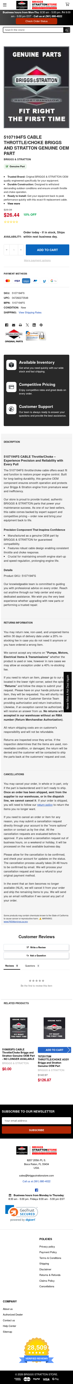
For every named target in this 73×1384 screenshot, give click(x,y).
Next (68, 1050)
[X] (27, 325)
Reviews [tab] (9, 965)
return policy (45, 805)
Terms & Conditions (50, 1258)
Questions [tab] (30, 965)
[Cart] (68, 4)
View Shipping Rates (30, 312)
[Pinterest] (41, 325)
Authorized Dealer (13, 1314)
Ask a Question (38, 955)
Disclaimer (45, 1269)
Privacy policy (47, 1246)
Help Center (9, 1326)
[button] (22, 1213)
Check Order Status (36, 21)
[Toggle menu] (4, 4)
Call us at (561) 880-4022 (48, 16)
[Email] (14, 325)
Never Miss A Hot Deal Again (67, 692)
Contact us (9, 1320)
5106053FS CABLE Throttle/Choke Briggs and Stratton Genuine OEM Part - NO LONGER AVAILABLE (18, 1054)
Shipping (44, 1263)
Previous (4, 1050)
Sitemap (7, 1331)
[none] (36, 87)
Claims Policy (47, 1280)
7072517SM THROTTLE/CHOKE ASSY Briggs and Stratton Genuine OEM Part (53, 1061)
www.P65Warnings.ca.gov (16, 921)
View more (13, 203)
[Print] (20, 325)
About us (8, 1309)
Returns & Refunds (50, 1275)
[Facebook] (7, 325)
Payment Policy (48, 1252)
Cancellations (46, 1286)
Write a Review (38, 947)
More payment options (37, 260)
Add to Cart (54, 1050)
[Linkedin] (34, 325)
